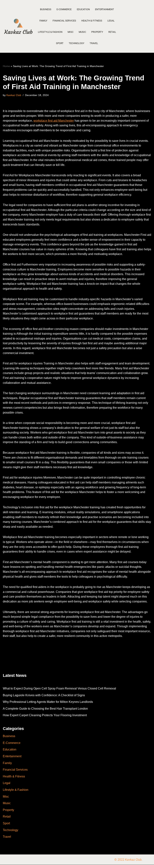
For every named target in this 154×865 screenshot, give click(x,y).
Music (82, 32)
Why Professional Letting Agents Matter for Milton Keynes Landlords (48, 701)
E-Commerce (64, 9)
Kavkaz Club (13, 95)
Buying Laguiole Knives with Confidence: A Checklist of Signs (44, 695)
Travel (94, 43)
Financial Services (64, 20)
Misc (70, 32)
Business (45, 9)
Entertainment (104, 9)
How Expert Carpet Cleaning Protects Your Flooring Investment (45, 715)
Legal (111, 20)
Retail (112, 32)
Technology (76, 43)
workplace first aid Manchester (53, 120)
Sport (59, 43)
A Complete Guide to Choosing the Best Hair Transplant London (45, 708)
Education (83, 9)
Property (97, 32)
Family (43, 20)
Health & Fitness (91, 20)
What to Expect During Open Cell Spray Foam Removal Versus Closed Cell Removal (59, 688)
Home (6, 66)
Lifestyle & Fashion (50, 32)
